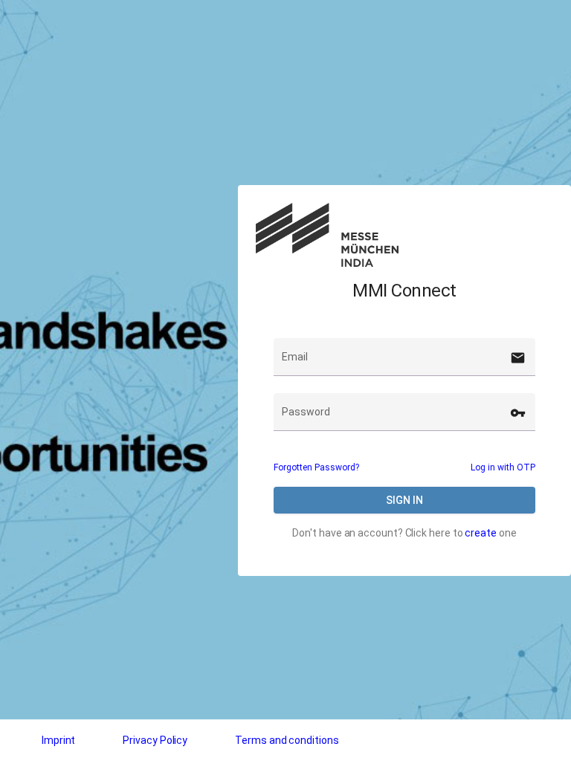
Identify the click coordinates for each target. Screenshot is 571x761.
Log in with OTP (503, 467)
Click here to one (461, 533)
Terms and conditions (286, 740)
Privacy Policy (155, 740)
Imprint (58, 740)
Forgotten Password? (316, 467)
